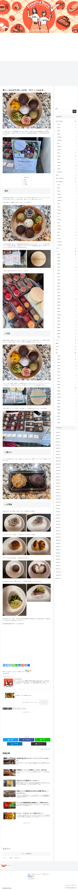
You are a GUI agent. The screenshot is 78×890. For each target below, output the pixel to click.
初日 (25, 179)
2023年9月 (58, 543)
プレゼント (66, 340)
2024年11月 (58, 499)
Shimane (66, 162)
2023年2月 (58, 565)
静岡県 (66, 333)
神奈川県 (66, 314)
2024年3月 (58, 524)
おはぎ (15, 708)
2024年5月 (58, 518)
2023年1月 (58, 568)
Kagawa (66, 194)
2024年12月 (58, 495)
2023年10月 (58, 540)
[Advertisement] (39, 73)
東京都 (5, 708)
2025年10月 (58, 464)
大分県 (66, 270)
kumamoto (66, 140)
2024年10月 (58, 502)
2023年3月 (58, 562)
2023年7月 (58, 549)
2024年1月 (58, 530)
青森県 (66, 413)
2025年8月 (58, 470)
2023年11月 (58, 537)
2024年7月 (58, 511)
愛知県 (66, 384)
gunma (66, 127)
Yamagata (66, 241)
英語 (66, 349)
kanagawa (66, 197)
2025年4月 (58, 483)
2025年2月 (58, 489)
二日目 (25, 181)
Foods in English (66, 121)
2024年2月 (58, 527)
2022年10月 (58, 578)
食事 (10, 708)
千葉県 (66, 264)
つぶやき (66, 248)
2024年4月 (58, 521)
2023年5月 (58, 556)
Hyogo (66, 130)
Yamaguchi (66, 172)
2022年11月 (58, 575)
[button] (38, 744)
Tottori (66, 235)
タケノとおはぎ (25, 131)
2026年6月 (58, 438)
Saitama (66, 156)
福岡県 (66, 317)
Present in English (66, 178)
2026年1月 (58, 454)
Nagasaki (66, 146)
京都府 (66, 254)
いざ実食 (25, 184)
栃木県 (66, 302)
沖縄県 (66, 305)
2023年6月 (58, 553)
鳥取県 (66, 337)
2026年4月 (58, 445)
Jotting (66, 175)
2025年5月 (58, 480)
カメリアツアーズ (18, 679)
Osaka (66, 152)
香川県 (66, 419)
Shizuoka (66, 229)
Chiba (66, 124)
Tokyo (66, 165)
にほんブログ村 (6, 673)
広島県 (66, 292)
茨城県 (66, 324)
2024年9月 (58, 505)
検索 (56, 108)
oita (66, 216)
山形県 (66, 279)
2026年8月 (58, 432)
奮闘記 (66, 343)
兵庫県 (66, 260)
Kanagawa (66, 137)
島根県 (66, 289)
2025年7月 (58, 473)
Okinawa (66, 219)
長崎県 (66, 327)
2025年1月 (58, 492)
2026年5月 (58, 441)
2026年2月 (58, 451)
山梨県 (66, 283)
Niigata (66, 213)
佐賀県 (66, 257)
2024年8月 (58, 508)
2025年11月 (58, 461)
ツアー (66, 251)
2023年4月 (58, 559)
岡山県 (66, 381)
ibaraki (66, 133)
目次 (25, 177)
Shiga (66, 159)
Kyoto (66, 143)
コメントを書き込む (26, 853)
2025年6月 (58, 476)
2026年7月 (58, 435)
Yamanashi (66, 245)
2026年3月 (58, 448)
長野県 (66, 330)
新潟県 (66, 295)
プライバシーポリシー (70, 885)
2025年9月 (58, 467)
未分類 (66, 346)
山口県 (66, 276)
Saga (66, 222)
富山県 (66, 273)
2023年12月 (58, 533)
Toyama (66, 168)
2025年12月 (58, 457)
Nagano (66, 206)
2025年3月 (58, 486)
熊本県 (66, 311)
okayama (66, 149)
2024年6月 (58, 514)
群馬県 (66, 321)
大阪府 (66, 368)
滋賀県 (66, 308)
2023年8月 (58, 546)
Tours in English (66, 181)
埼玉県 (66, 267)
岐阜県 (66, 286)
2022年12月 (58, 572)
